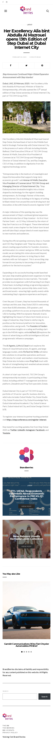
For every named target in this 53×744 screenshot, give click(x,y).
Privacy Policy (10, 732)
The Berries (8, 728)
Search (5, 691)
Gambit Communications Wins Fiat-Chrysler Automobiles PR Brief (26, 645)
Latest (29, 25)
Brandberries (26, 467)
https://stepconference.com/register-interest (26, 419)
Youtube (6, 433)
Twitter (13, 430)
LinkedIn (21, 430)
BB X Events (8, 730)
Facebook (40, 430)
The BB (6, 726)
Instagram (30, 430)
